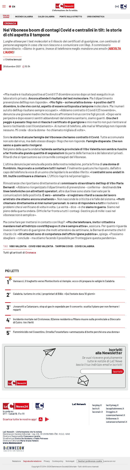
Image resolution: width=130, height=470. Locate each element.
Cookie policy (57, 461)
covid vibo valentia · (41, 246)
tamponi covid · (64, 246)
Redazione (16, 461)
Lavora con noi (109, 461)
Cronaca (30, 252)
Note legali (70, 461)
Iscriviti (118, 371)
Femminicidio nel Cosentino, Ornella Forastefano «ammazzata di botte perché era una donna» (66, 331)
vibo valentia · (18, 246)
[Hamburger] (4, 6)
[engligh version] (10, 6)
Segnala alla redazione (32, 461)
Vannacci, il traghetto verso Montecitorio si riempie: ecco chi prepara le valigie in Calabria (63, 281)
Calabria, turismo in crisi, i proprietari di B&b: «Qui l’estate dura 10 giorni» (54, 293)
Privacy (47, 461)
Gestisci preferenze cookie (90, 461)
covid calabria (84, 246)
